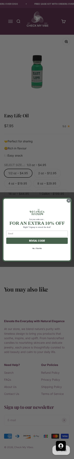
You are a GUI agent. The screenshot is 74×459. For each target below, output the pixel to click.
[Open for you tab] (61, 446)
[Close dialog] (69, 200)
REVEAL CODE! (37, 240)
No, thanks (37, 248)
